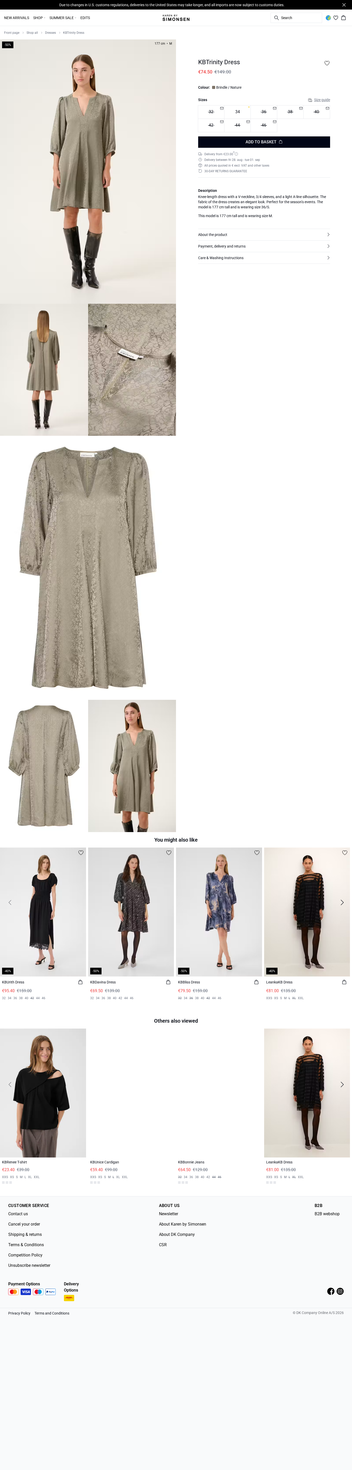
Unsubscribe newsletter (29, 1263)
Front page (11, 33)
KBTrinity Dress (73, 33)
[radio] (237, 112)
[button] (264, 234)
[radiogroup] (264, 118)
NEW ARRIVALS (16, 18)
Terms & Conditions (26, 1242)
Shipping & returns (25, 1232)
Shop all (32, 33)
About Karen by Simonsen (182, 1222)
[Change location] (328, 18)
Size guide (322, 100)
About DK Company (177, 1232)
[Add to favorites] (327, 63)
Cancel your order (24, 1222)
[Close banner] (344, 5)
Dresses (50, 33)
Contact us (18, 1211)
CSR (163, 1242)
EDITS (85, 18)
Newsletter (168, 1211)
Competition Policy (25, 1253)
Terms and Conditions (52, 1311)
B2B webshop (327, 1211)
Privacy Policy (19, 1311)
